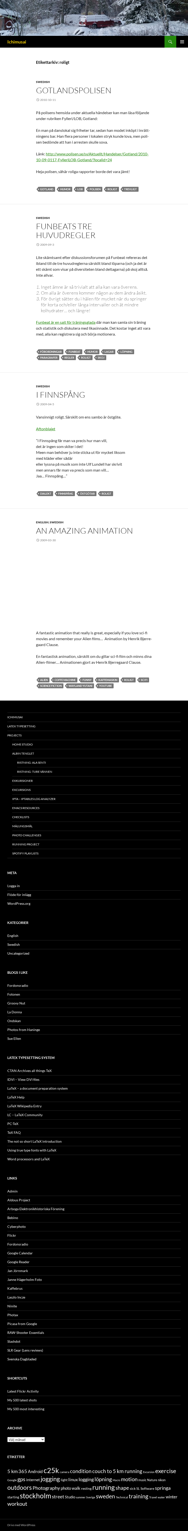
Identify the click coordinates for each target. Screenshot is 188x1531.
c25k (51, 1470)
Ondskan (14, 1021)
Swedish (43, 82)
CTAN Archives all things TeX (29, 1071)
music (142, 1480)
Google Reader (18, 1262)
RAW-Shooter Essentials (25, 1332)
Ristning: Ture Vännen (34, 771)
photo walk (70, 1488)
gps (21, 1479)
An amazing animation (84, 531)
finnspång (65, 493)
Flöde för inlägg (19, 895)
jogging (50, 1478)
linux (73, 1479)
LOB (80, 189)
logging (86, 1479)
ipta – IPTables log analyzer (34, 799)
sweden (105, 1496)
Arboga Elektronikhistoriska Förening (35, 1209)
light (64, 1480)
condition (81, 1471)
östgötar (87, 493)
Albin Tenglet (23, 753)
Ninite (12, 1306)
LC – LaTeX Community (25, 1115)
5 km (12, 1471)
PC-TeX (12, 1124)
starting (13, 1497)
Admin (12, 1191)
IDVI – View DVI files (23, 1079)
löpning (126, 351)
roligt (112, 189)
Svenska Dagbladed (21, 1359)
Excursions (21, 790)
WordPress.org (18, 903)
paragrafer (49, 357)
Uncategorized (18, 953)
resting (86, 1488)
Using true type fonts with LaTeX (31, 1150)
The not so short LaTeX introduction (34, 1141)
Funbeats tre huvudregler (65, 230)
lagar (109, 351)
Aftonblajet (45, 428)
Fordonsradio (17, 985)
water (161, 1497)
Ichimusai (16, 41)
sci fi (144, 679)
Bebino (12, 1218)
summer (80, 1497)
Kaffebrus (15, 1288)
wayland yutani (80, 685)
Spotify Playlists (25, 853)
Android (35, 1471)
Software (147, 1488)
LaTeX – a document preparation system (37, 1088)
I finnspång (60, 395)
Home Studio (22, 744)
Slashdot (13, 1341)
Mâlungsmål (22, 826)
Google (12, 1480)
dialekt (45, 493)
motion (129, 1479)
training (138, 1496)
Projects (14, 735)
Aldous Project (18, 1200)
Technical (122, 1497)
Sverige (90, 1497)
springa (163, 1488)
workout (17, 1503)
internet (33, 1479)
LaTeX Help (15, 1097)
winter (171, 1496)
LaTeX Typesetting (21, 726)
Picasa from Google (22, 1324)
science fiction (51, 685)
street (58, 1496)
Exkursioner (22, 781)
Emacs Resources (25, 808)
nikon (161, 1480)
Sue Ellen (14, 1038)
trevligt (130, 189)
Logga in (13, 886)
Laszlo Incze (16, 1297)
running (103, 1487)
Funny (87, 679)
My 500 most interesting (25, 1409)
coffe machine (65, 679)
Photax (12, 1315)
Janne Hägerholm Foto (24, 1279)
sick (133, 1488)
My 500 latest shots (22, 1400)
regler (69, 357)
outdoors (19, 1487)
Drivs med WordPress (21, 1525)
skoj (101, 357)
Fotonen (13, 994)
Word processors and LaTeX (28, 1159)
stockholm (35, 1496)
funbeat (75, 351)
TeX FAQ (14, 1132)
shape (122, 1488)
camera (64, 1472)
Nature (152, 1480)
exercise (165, 1470)
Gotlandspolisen (73, 90)
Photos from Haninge (23, 1030)
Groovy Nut (16, 1003)
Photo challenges (26, 835)
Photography (46, 1488)
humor (65, 189)
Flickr (11, 1235)
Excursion (148, 1472)
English (42, 522)
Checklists (20, 817)
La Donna (14, 1012)
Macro (116, 1480)
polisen (95, 189)
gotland (46, 189)
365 (22, 1471)
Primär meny (182, 42)
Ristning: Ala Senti (31, 762)
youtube (105, 685)
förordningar (51, 351)
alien (44, 679)
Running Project (25, 844)
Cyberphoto (16, 1226)
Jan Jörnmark (17, 1271)
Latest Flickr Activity (23, 1391)
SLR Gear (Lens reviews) (25, 1350)
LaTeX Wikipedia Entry (24, 1106)
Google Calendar (20, 1253)
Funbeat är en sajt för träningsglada (65, 322)
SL (138, 1488)
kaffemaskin (107, 679)
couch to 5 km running (117, 1471)
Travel (153, 1497)
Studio (70, 1497)
